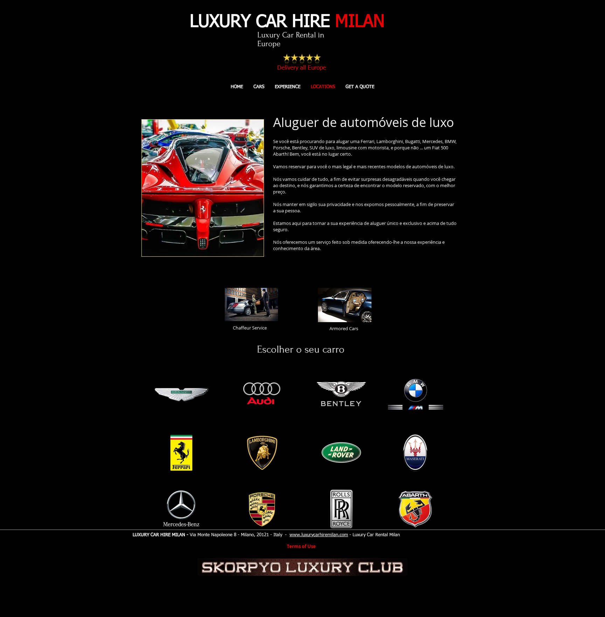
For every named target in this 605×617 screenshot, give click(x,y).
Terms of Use (301, 546)
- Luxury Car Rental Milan (374, 535)
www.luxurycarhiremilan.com (319, 535)
